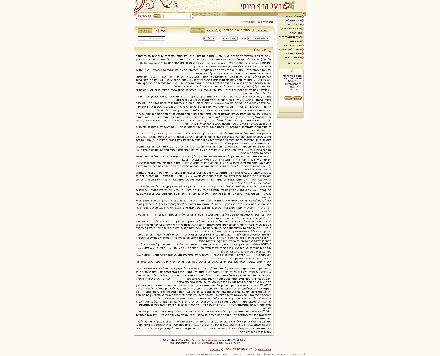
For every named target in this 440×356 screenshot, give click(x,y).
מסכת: (242, 38)
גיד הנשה (293, 86)
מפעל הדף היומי (293, 16)
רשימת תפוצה (236, 354)
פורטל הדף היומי (265, 22)
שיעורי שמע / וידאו (292, 45)
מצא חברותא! (294, 33)
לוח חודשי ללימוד (292, 20)
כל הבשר (293, 89)
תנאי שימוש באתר (204, 354)
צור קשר (260, 354)
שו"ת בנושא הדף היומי (290, 37)
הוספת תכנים (249, 354)
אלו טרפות (293, 81)
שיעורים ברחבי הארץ (291, 29)
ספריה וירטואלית (293, 53)
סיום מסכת (295, 41)
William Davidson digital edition (199, 340)
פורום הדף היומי (293, 57)
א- (156, 30)
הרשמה (292, 63)
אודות (267, 354)
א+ (163, 30)
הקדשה (225, 354)
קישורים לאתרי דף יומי (290, 49)
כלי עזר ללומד (294, 24)
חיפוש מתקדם (144, 16)
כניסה (300, 63)
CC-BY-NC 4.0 (232, 343)
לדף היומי (196, 30)
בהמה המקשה (291, 84)
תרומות (217, 354)
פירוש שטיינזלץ (249, 22)
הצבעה (297, 98)
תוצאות (288, 98)
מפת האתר (190, 354)
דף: (218, 38)
